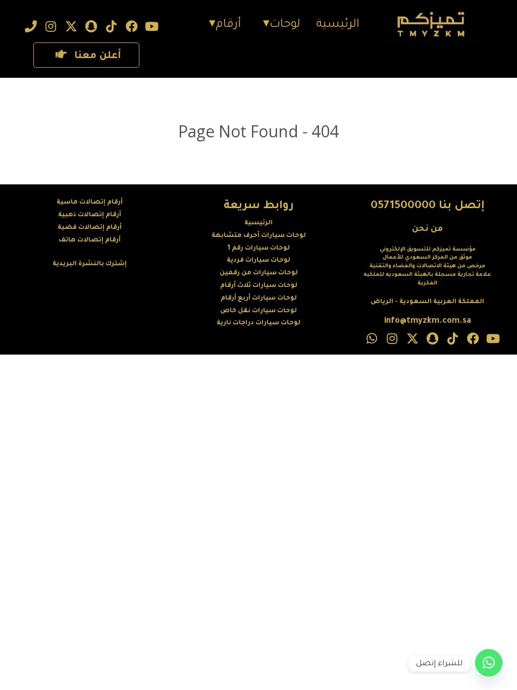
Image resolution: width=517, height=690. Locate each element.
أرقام (228, 25)
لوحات (285, 25)
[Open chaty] (488, 661)
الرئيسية (337, 25)
